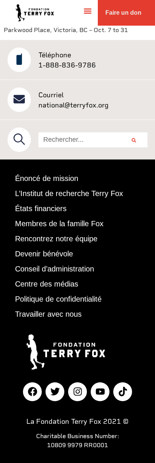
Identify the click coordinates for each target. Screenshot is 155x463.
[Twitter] (55, 391)
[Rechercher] (133, 139)
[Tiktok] (122, 391)
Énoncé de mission (46, 178)
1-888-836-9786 (67, 65)
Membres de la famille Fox (59, 223)
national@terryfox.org (73, 105)
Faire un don (123, 12)
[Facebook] (32, 391)
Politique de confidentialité (58, 299)
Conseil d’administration (54, 269)
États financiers (41, 208)
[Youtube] (100, 391)
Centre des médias (46, 284)
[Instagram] (77, 391)
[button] (88, 11)
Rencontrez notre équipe (56, 239)
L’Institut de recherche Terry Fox (69, 193)
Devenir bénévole (44, 254)
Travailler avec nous (48, 314)
